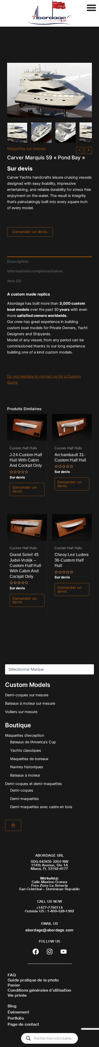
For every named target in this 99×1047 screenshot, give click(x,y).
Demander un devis (29, 231)
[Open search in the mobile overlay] (49, 1038)
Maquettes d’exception (24, 735)
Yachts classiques (25, 750)
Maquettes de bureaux (29, 759)
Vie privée (17, 995)
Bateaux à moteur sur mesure (30, 703)
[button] (91, 7)
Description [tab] (17, 261)
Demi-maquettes (24, 798)
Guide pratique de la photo (33, 979)
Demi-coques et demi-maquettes (33, 783)
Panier (14, 984)
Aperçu (27, 436)
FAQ (12, 974)
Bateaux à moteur (25, 775)
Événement (18, 1011)
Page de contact (23, 1024)
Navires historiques (26, 767)
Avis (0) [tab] (14, 281)
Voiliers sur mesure (21, 712)
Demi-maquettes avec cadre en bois (41, 807)
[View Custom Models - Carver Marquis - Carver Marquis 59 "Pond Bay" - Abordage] (17, 132)
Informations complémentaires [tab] (35, 271)
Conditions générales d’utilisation (39, 990)
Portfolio (16, 1017)
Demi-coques (21, 790)
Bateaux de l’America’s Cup (33, 742)
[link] (13, 825)
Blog (12, 1005)
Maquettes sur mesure (26, 148)
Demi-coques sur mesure (26, 695)
